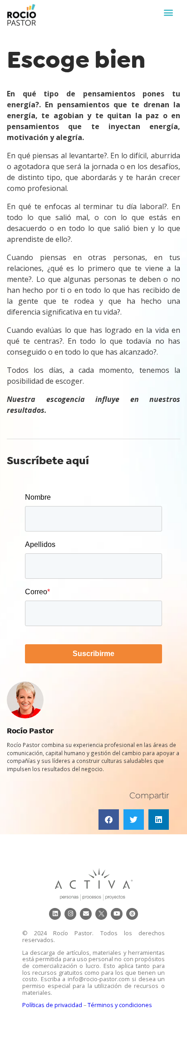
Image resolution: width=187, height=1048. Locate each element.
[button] (168, 12)
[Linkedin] (55, 914)
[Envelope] (86, 914)
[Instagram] (70, 914)
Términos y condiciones (120, 1005)
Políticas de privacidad (52, 1005)
